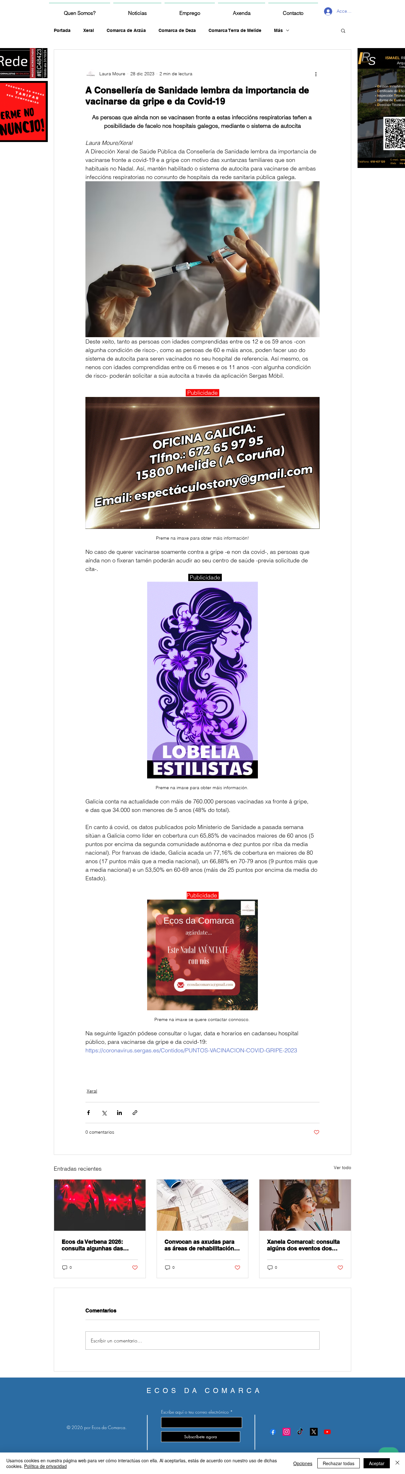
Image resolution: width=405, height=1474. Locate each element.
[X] (314, 1432)
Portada (62, 30)
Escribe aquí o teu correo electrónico (195, 1412)
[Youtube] (327, 1432)
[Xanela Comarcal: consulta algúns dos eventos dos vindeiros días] (305, 1205)
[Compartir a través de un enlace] (135, 1113)
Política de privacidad (45, 1466)
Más (278, 30)
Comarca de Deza (177, 30)
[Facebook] (273, 1432)
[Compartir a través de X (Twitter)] (104, 1113)
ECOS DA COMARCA (204, 1391)
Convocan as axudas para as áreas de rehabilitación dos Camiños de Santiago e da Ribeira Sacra (202, 1245)
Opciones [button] (302, 1463)
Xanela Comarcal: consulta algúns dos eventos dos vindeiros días (303, 1245)
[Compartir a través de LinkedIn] (119, 1113)
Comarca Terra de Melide (235, 30)
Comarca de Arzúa (126, 30)
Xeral (88, 30)
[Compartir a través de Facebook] (88, 1113)
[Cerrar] (397, 1463)
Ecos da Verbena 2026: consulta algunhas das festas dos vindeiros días (96, 1245)
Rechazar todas (338, 1463)
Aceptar (376, 1463)
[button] (343, 30)
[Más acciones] (316, 73)
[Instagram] (286, 1432)
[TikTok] (300, 1432)
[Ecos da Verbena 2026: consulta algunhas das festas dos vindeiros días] (100, 1205)
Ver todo (342, 1167)
